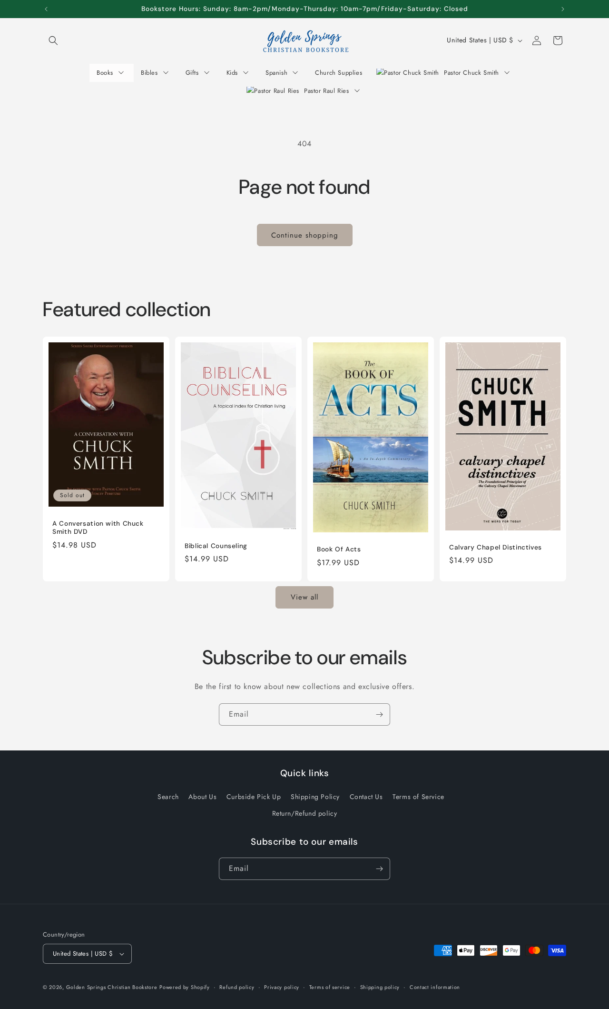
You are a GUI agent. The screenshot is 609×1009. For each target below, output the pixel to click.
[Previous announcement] (46, 9)
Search (168, 796)
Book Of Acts (339, 549)
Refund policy (236, 987)
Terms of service (329, 987)
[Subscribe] (379, 714)
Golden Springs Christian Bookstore (111, 987)
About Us (202, 796)
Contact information (435, 987)
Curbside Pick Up (253, 796)
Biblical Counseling (216, 546)
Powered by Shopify (184, 987)
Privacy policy (281, 987)
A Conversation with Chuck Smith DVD (98, 527)
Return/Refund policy (304, 813)
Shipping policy (380, 987)
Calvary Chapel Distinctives (495, 547)
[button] (53, 40)
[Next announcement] (562, 9)
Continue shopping (304, 235)
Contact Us (366, 796)
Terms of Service (418, 796)
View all (304, 597)
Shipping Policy (315, 796)
